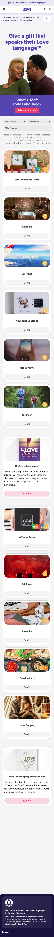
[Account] (44, 9)
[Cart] (50, 9)
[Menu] (4, 9)
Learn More (27, 20)
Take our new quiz (27, 110)
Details (27, 189)
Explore (27, 493)
